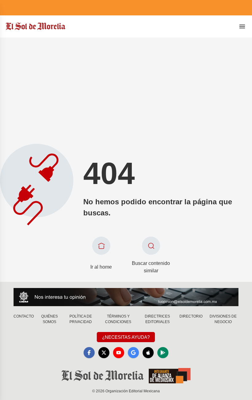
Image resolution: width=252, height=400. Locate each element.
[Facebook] (89, 352)
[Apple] (148, 352)
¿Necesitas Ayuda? (126, 337)
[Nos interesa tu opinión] (126, 297)
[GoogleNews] (133, 352)
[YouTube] (118, 352)
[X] (103, 352)
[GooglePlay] (162, 352)
